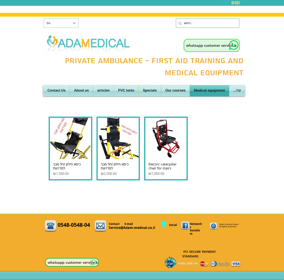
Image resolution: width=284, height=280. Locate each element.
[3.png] (185, 226)
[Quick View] (70, 138)
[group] (142, 148)
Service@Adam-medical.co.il (132, 227)
